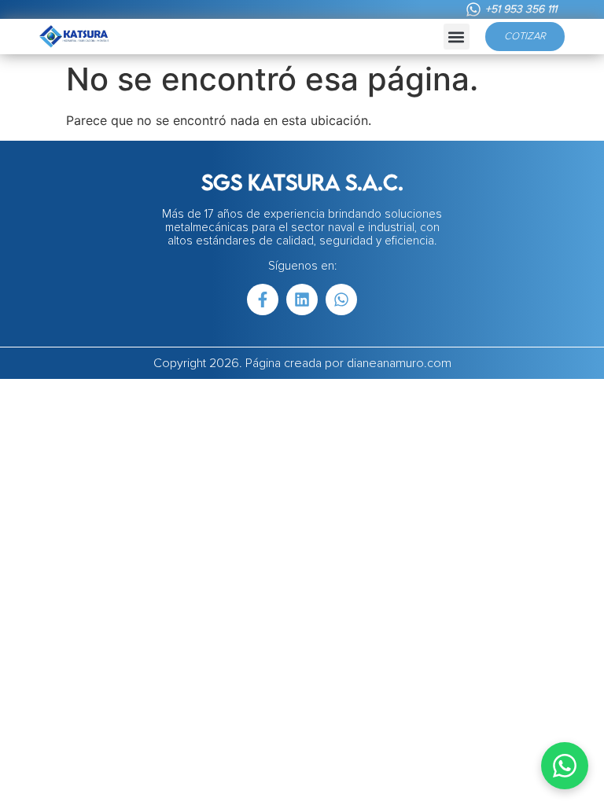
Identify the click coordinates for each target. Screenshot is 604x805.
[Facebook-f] (262, 299)
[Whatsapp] (341, 299)
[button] (457, 37)
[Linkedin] (302, 299)
